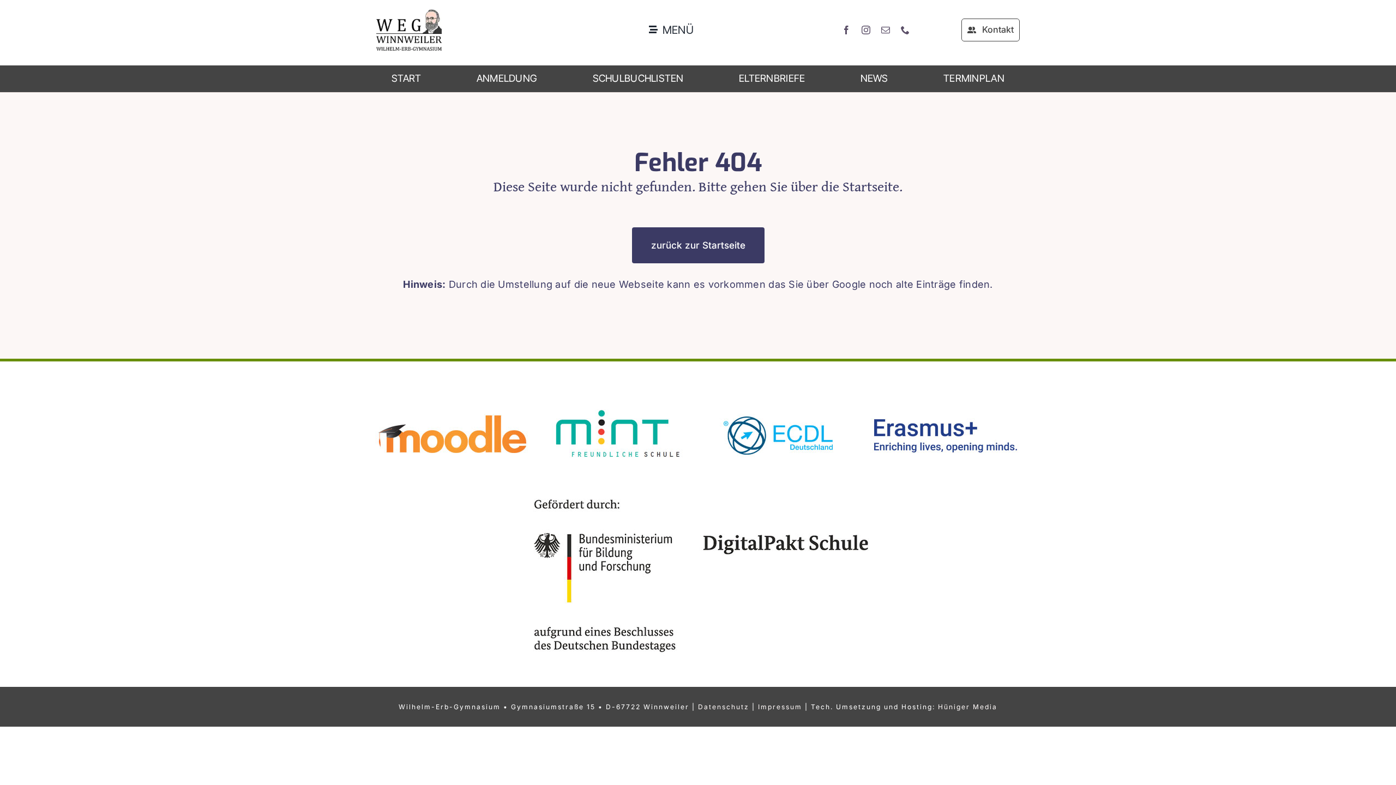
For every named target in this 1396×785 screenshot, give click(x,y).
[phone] (905, 30)
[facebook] (846, 30)
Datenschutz (723, 707)
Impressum (780, 707)
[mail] (885, 30)
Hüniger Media (967, 707)
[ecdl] (780, 405)
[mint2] (616, 405)
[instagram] (866, 30)
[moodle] (452, 405)
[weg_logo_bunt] (409, 14)
